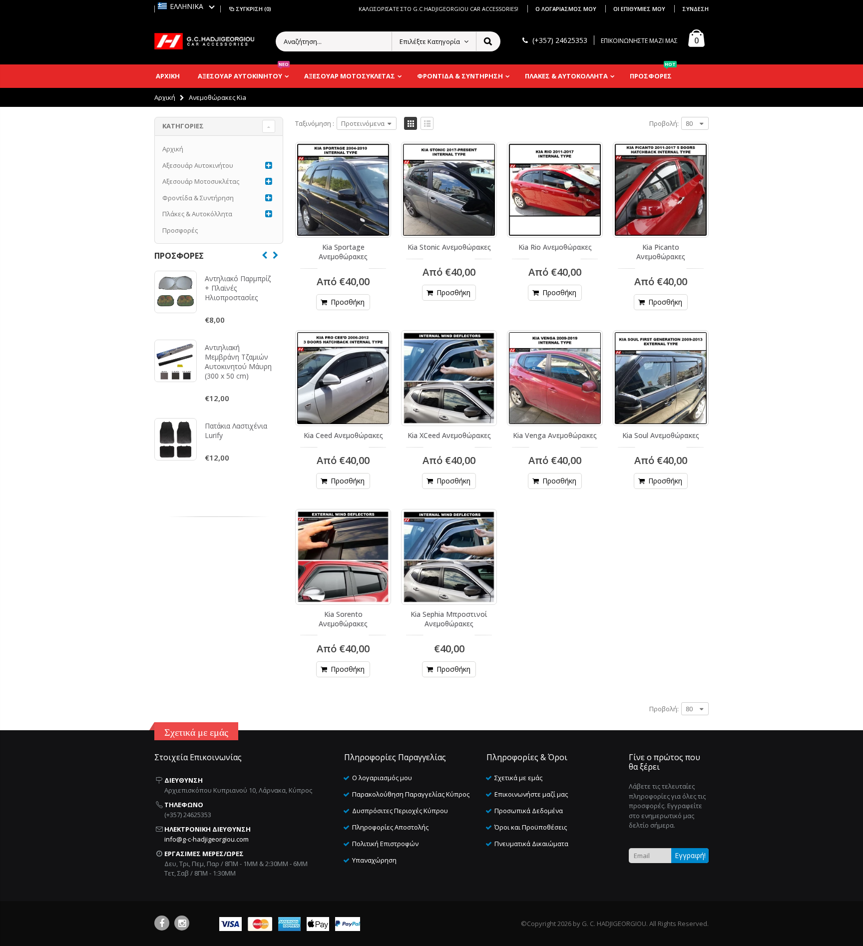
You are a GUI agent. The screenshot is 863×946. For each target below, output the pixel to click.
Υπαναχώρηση (374, 860)
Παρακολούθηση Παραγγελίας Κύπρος (410, 794)
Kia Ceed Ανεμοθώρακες (343, 435)
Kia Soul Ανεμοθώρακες (660, 435)
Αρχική (164, 97)
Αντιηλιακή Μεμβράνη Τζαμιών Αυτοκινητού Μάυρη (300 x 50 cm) (238, 362)
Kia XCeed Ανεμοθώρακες (449, 435)
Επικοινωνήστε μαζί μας (531, 794)
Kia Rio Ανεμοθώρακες (555, 247)
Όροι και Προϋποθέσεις (530, 827)
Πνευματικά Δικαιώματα (531, 843)
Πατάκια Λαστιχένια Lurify (236, 430)
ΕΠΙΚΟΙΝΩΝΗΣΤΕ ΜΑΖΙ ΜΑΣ (639, 40)
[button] (186, 6)
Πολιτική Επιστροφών (385, 843)
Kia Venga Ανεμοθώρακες (555, 435)
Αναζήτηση (487, 41)
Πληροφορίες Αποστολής (390, 827)
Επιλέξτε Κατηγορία (430, 41)
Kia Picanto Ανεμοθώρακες (660, 251)
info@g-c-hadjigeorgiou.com (206, 839)
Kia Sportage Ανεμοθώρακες (343, 251)
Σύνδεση (695, 8)
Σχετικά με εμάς (518, 777)
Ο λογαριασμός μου (566, 8)
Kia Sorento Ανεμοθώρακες (343, 618)
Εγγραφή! (690, 855)
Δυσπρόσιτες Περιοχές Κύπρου (400, 810)
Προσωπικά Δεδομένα (528, 810)
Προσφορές (180, 230)
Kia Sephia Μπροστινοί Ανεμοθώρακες (449, 618)
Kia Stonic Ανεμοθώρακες (449, 247)
